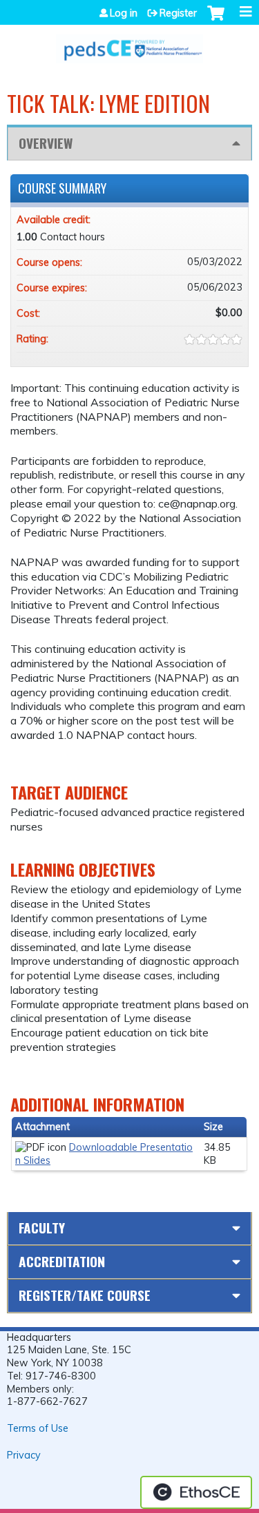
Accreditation (62, 1261)
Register (178, 13)
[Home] (129, 44)
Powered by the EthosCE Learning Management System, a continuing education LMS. (196, 1492)
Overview (46, 143)
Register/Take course (85, 1295)
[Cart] (215, 20)
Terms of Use (37, 1428)
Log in (123, 13)
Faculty (42, 1228)
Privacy (24, 1455)
